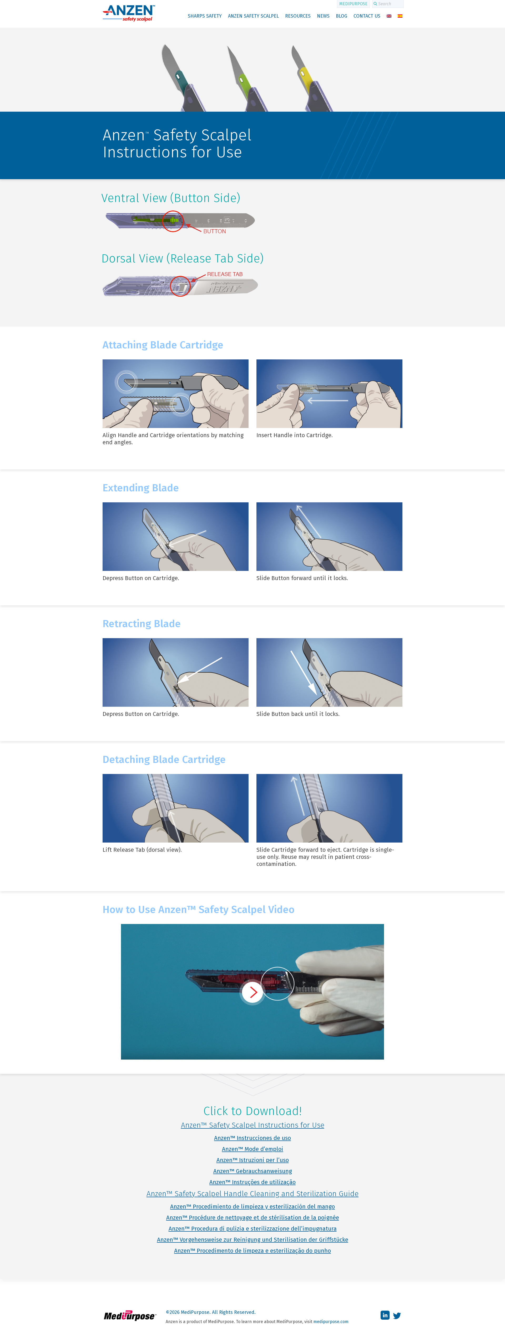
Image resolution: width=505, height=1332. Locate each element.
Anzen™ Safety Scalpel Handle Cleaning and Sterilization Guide (252, 1193)
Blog (341, 16)
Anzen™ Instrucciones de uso (252, 1138)
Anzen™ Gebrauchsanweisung (252, 1171)
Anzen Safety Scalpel (253, 16)
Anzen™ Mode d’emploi (252, 1149)
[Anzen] (129, 20)
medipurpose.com (331, 1321)
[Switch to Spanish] (400, 16)
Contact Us (367, 16)
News (323, 16)
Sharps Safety (205, 16)
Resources (298, 16)
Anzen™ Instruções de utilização (252, 1182)
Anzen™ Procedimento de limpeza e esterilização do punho (252, 1250)
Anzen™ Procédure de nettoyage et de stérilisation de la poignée (252, 1217)
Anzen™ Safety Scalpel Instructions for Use (252, 1125)
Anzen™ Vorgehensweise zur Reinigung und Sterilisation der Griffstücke (252, 1239)
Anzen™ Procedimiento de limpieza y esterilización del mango (252, 1206)
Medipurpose (353, 3)
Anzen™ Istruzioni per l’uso (252, 1160)
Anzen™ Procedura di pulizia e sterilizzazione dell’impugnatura (253, 1228)
